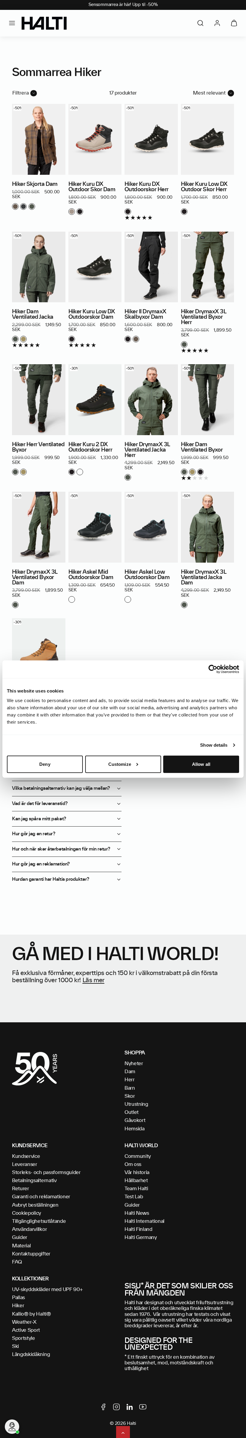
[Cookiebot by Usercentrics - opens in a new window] (213, 669)
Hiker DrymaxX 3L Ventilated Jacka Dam (203, 578)
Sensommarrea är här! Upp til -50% (123, 5)
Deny (44, 764)
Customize (119, 764)
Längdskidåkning (31, 1354)
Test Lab (133, 1196)
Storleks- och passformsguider (46, 1172)
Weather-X (24, 1322)
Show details (213, 745)
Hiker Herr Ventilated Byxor (38, 447)
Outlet (131, 1112)
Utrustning (136, 1104)
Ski (15, 1346)
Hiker (18, 1305)
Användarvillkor (29, 1229)
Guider (19, 1237)
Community (137, 1156)
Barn (129, 1088)
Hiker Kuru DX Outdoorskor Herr (146, 187)
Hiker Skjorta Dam (35, 184)
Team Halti (136, 1188)
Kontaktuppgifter (31, 1254)
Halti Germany (140, 1237)
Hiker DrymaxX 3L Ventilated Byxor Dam (34, 578)
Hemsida (134, 1128)
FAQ (17, 1262)
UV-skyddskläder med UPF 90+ (47, 1289)
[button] (12, 23)
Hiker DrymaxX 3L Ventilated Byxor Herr (203, 317)
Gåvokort (134, 1120)
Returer (20, 1188)
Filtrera (20, 93)
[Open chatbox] (12, 1426)
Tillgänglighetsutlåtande (39, 1221)
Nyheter (133, 1063)
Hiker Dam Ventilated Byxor (202, 447)
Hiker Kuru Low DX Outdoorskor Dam (91, 314)
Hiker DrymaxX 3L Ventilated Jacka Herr (147, 450)
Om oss (132, 1164)
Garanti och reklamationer (41, 1196)
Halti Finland (138, 1229)
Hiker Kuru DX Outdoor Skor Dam (91, 187)
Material (21, 1245)
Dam (129, 1071)
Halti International (144, 1221)
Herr (129, 1079)
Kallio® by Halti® (31, 1314)
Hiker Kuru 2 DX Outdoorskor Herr (90, 447)
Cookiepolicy (26, 1213)
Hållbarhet (136, 1180)
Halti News (136, 1213)
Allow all (201, 764)
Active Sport (26, 1330)
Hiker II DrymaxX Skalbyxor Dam (145, 314)
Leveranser (24, 1164)
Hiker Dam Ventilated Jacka (32, 314)
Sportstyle (23, 1338)
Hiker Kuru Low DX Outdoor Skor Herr (204, 187)
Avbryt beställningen (35, 1205)
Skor (129, 1096)
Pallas (18, 1297)
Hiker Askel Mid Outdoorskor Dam (90, 575)
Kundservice (26, 1156)
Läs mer (93, 980)
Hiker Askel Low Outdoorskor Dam (147, 575)
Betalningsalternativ (34, 1180)
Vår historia (136, 1172)
